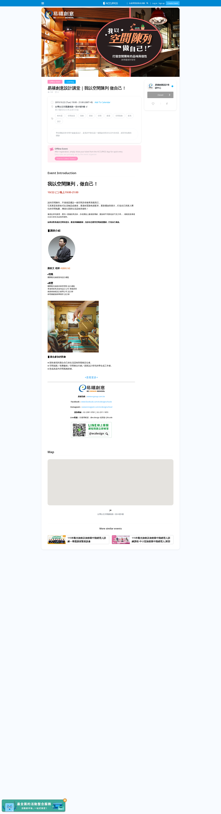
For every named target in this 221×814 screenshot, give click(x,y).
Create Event (172, 3)
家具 (129, 115)
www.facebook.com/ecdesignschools (96, 401)
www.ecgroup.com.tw (96, 396)
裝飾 (82, 115)
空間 (99, 115)
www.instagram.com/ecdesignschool (97, 407)
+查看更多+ (91, 377)
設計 (59, 121)
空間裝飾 (119, 115)
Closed (160, 95)
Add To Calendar (102, 102)
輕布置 (60, 115)
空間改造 (71, 115)
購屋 (108, 115)
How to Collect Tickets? (66, 158)
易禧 (91, 115)
